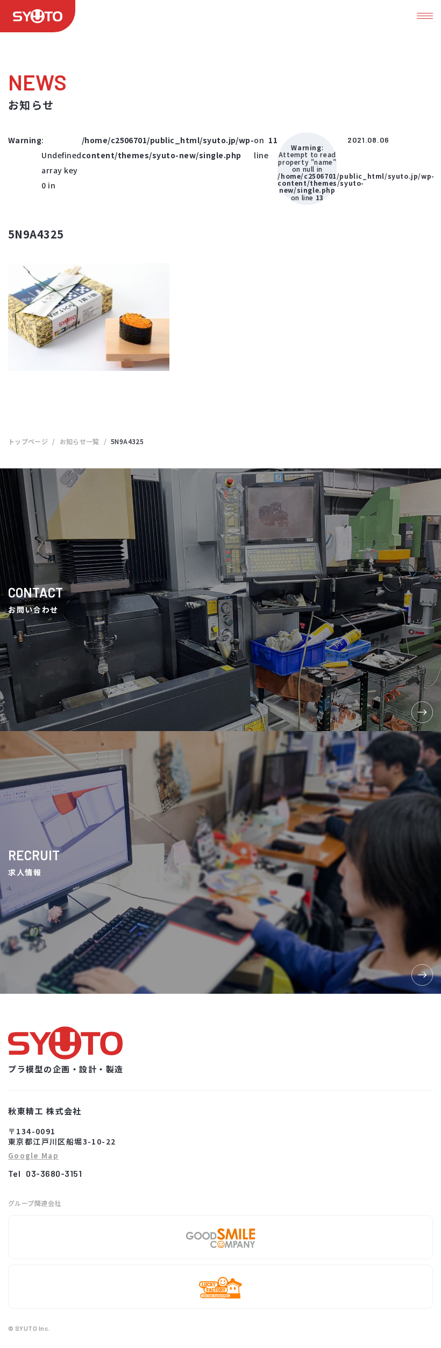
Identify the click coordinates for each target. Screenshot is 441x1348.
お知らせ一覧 (79, 441)
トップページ (28, 441)
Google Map (33, 1156)
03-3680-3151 (54, 1173)
